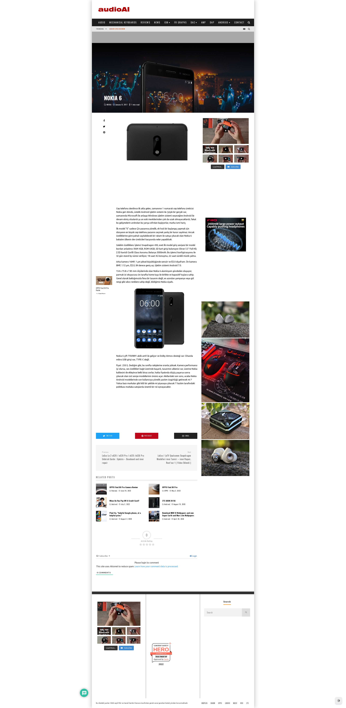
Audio (101, 22)
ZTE (247, 703)
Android (223, 22)
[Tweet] (104, 126)
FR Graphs (180, 22)
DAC (193, 22)
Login (194, 556)
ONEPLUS (204, 703)
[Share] (104, 120)
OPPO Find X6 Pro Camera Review (123, 487)
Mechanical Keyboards (123, 22)
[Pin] (104, 132)
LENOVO (227, 703)
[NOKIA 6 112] (156, 138)
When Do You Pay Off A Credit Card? (124, 500)
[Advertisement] (201, 9)
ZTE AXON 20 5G (168, 500)
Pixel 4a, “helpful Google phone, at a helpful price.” (125, 514)
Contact (239, 22)
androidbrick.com (161, 653)
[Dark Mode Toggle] (338, 700)
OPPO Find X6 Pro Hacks (102, 289)
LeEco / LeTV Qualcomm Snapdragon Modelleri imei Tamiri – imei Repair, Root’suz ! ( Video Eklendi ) (174, 457)
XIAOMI (213, 703)
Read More (101, 293)
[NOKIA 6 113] (156, 318)
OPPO (166, 491)
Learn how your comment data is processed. (156, 566)
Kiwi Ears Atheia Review (119, 29)
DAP (212, 22)
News (157, 22)
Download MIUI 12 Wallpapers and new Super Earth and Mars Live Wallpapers (178, 514)
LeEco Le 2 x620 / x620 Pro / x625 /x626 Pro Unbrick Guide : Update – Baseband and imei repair (123, 457)
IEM (166, 22)
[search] (246, 612)
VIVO (241, 703)
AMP (203, 22)
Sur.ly (166, 659)
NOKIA (109, 104)
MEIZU (235, 703)
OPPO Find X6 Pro (169, 487)
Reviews (145, 22)
